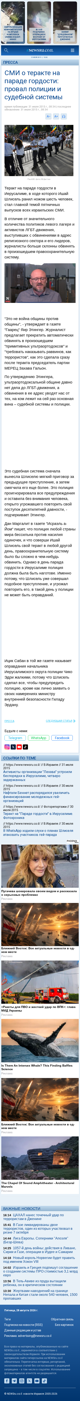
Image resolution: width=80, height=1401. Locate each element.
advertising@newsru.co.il (34, 1336)
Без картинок (64, 1324)
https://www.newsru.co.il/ (23, 764)
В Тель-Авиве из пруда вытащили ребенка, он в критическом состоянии (34, 1283)
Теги (7, 1319)
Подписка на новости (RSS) (23, 1324)
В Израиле (51, 764)
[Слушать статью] (68, 116)
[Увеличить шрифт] (56, 116)
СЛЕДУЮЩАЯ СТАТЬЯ (59, 720)
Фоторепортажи (55, 806)
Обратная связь (62, 1319)
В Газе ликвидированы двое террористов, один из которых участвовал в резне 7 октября (38, 1228)
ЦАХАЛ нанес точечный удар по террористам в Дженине (33, 1217)
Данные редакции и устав (22, 1330)
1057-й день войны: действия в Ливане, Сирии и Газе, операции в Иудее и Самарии (39, 1250)
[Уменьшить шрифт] (48, 116)
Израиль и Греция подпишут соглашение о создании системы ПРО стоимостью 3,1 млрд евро (40, 1271)
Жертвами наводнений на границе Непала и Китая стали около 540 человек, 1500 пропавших (40, 1294)
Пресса (10, 62)
